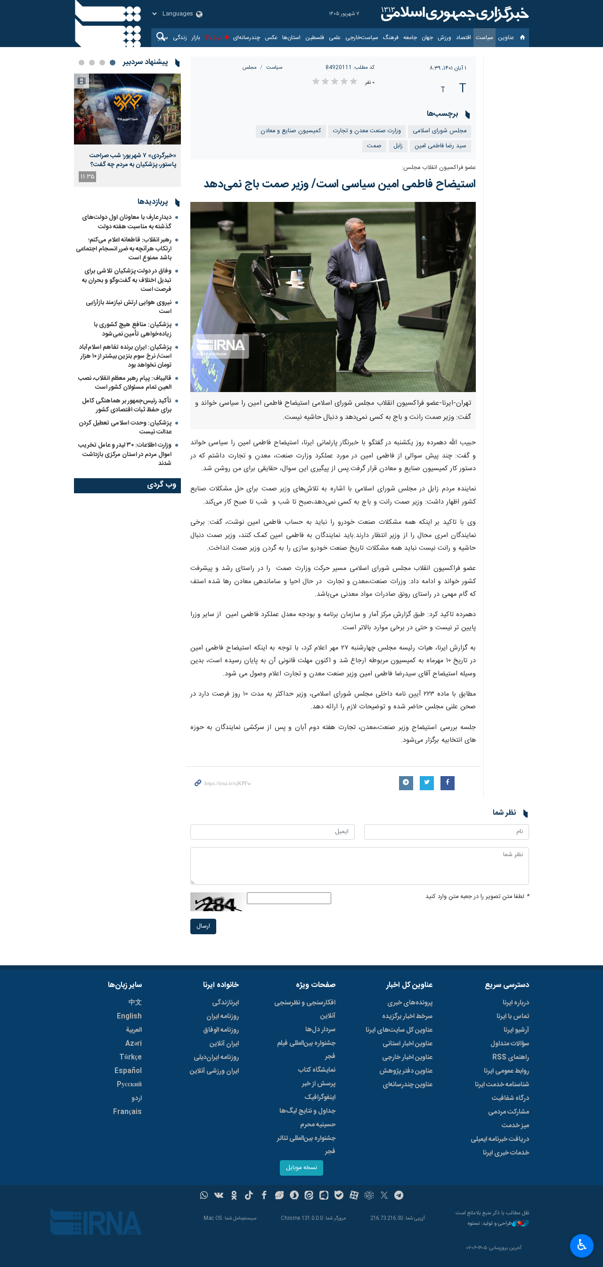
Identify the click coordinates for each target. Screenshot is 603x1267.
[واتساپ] (204, 1196)
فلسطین (314, 37)
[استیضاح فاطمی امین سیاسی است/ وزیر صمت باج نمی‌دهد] (333, 297)
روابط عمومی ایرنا (506, 1071)
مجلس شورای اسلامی (439, 131)
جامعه (410, 37)
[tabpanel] (127, 130)
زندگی (180, 37)
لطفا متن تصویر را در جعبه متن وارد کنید (477, 896)
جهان (427, 37)
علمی (335, 37)
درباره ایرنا (516, 1003)
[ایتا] (309, 1196)
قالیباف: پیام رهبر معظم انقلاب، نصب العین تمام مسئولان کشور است (124, 383)
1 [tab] (112, 62)
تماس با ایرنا (513, 1016)
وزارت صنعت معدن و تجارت (367, 131)
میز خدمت (515, 1125)
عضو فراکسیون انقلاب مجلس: (439, 168)
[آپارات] (354, 1196)
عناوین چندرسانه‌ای (407, 1085)
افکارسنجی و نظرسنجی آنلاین (304, 1009)
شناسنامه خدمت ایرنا (502, 1085)
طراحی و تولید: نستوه (490, 1224)
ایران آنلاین (224, 1044)
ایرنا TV (213, 37)
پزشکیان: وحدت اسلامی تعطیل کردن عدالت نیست (125, 427)
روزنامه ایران (222, 1016)
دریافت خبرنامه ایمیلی (500, 1139)
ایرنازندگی (225, 1003)
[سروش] (294, 1196)
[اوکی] (234, 1196)
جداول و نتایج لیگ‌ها (307, 1111)
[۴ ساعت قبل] (127, 108)
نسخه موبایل (301, 1168)
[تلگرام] (399, 1196)
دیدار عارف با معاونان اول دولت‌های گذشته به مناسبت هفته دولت (126, 222)
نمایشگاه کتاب (316, 1070)
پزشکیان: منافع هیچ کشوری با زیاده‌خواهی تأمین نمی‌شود (132, 329)
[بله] (339, 1196)
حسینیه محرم (317, 1125)
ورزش (444, 37)
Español (128, 1071)
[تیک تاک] (249, 1196)
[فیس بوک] (264, 1196)
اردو (136, 1098)
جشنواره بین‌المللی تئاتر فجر (306, 1145)
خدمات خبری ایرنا (506, 1153)
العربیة (134, 1030)
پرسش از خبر (318, 1084)
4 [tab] (81, 62)
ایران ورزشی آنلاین (214, 1071)
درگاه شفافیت (510, 1098)
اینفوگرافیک (319, 1097)
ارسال (203, 926)
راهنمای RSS (510, 1057)
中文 (135, 1003)
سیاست (484, 37)
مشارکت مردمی (508, 1112)
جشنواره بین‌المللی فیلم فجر (306, 1050)
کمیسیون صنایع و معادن (291, 131)
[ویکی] (218, 1196)
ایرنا (453, 14)
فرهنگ (391, 37)
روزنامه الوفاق (221, 1030)
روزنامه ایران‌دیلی (216, 1057)
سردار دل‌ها (320, 1029)
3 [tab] (92, 62)
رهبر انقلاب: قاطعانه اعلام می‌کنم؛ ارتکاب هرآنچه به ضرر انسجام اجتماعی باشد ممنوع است (123, 249)
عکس (271, 37)
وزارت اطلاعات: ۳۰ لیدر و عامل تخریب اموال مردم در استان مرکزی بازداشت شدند (124, 454)
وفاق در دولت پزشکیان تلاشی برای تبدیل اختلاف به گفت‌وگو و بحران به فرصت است (126, 280)
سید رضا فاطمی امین (440, 146)
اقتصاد (463, 37)
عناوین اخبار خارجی (407, 1057)
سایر (163, 37)
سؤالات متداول (509, 1044)
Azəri (133, 1044)
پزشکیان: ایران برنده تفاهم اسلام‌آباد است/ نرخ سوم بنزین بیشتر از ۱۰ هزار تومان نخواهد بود (125, 356)
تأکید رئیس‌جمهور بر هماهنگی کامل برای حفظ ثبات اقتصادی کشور (126, 405)
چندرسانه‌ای (246, 37)
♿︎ (582, 1244)
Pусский (129, 1085)
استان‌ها (291, 37)
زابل (398, 146)
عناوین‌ (506, 37)
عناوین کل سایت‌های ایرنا (399, 1030)
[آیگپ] (324, 1196)
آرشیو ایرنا (516, 1030)
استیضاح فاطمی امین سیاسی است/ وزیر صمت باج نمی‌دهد (340, 184)
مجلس (250, 67)
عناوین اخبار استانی (407, 1044)
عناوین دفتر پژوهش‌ (405, 1071)
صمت (374, 146)
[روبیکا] (369, 1196)
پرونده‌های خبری (409, 1003)
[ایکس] (384, 1196)
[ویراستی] (279, 1196)
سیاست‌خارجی (361, 37)
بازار (196, 37)
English (129, 1016)
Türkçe (130, 1057)
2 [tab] (102, 62)
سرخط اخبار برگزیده (407, 1016)
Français (127, 1112)
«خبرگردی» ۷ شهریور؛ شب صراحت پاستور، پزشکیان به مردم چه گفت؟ (133, 160)
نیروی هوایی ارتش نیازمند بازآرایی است (128, 307)
